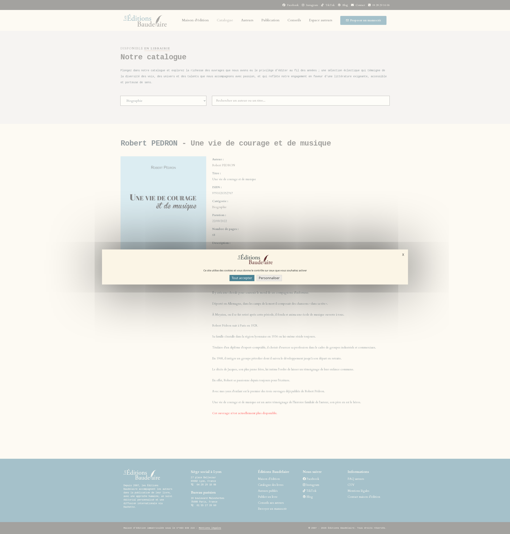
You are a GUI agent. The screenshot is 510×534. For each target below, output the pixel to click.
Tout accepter (242, 278)
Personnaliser (269, 278)
